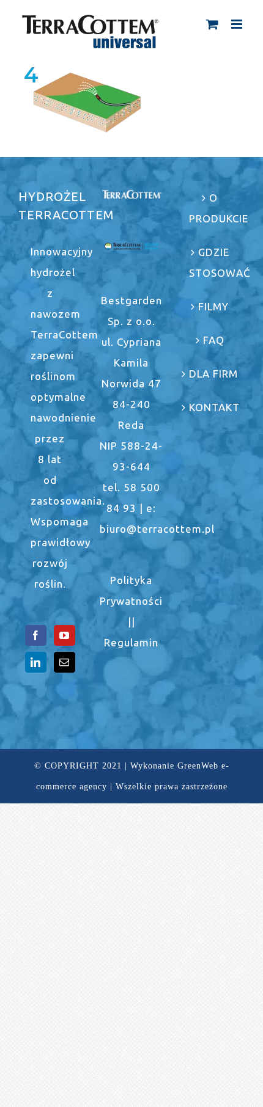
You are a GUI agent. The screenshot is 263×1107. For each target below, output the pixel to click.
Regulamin (131, 642)
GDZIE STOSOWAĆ (214, 262)
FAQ (213, 340)
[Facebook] (35, 635)
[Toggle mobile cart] (212, 24)
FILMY (213, 306)
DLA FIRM (213, 373)
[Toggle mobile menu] (238, 24)
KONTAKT (214, 407)
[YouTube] (64, 635)
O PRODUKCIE (214, 208)
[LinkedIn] (35, 662)
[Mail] (64, 662)
